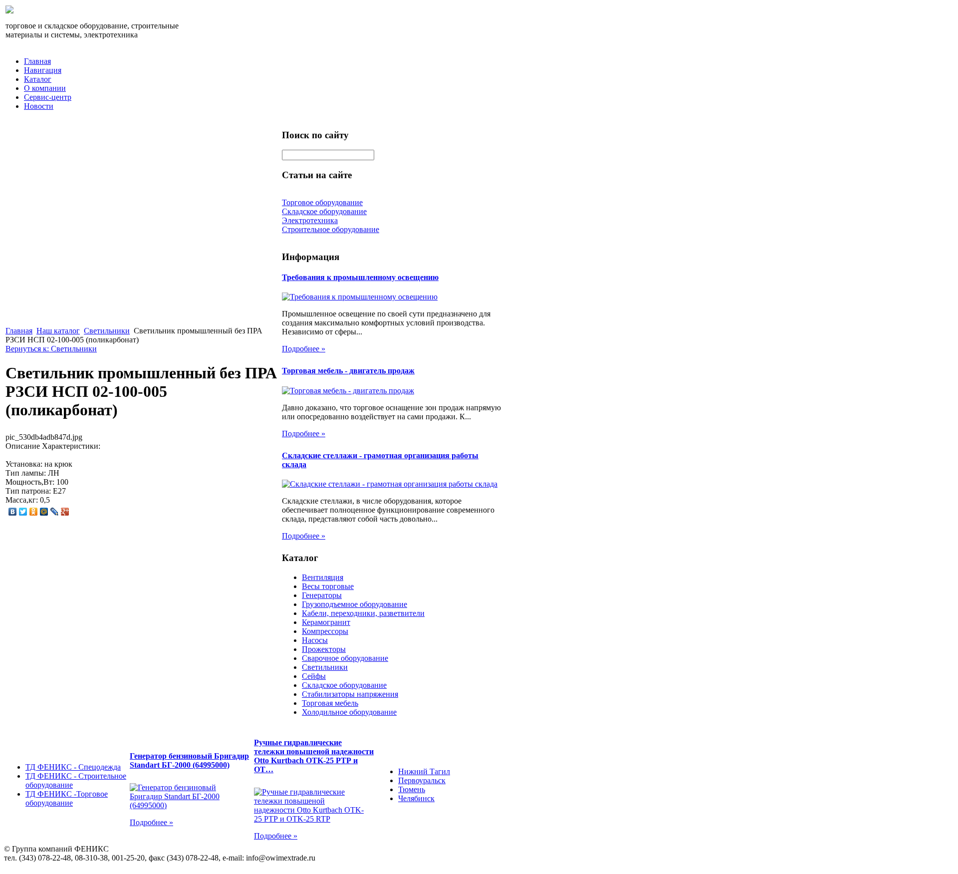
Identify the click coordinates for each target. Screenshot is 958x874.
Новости (38, 106)
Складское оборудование (344, 685)
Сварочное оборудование (345, 658)
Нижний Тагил (424, 771)
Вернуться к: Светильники (51, 348)
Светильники (107, 330)
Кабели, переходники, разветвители (363, 613)
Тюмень (411, 789)
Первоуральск (422, 780)
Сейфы (314, 676)
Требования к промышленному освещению (360, 277)
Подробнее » (303, 348)
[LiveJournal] (54, 511)
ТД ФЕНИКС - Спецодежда (73, 767)
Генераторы (322, 595)
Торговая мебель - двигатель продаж (348, 370)
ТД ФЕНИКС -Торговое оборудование (66, 798)
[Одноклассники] (33, 511)
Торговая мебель (330, 703)
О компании (45, 88)
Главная (37, 61)
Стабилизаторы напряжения (350, 694)
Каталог (37, 79)
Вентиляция (322, 577)
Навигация (42, 70)
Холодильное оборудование (349, 712)
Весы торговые (328, 586)
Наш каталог (58, 330)
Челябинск (416, 798)
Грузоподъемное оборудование (354, 604)
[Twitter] (23, 511)
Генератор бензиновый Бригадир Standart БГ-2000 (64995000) (189, 760)
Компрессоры (325, 631)
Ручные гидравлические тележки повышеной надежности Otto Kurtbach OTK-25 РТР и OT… (314, 756)
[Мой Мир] (44, 511)
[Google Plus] (65, 511)
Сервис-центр (47, 97)
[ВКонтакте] (12, 511)
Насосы (315, 640)
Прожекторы (324, 649)
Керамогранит (326, 622)
